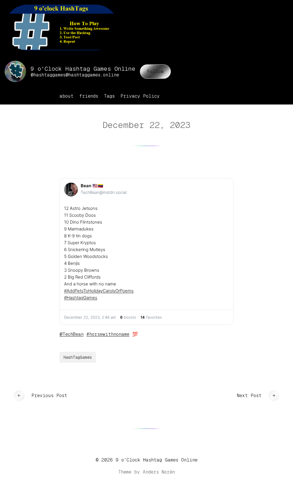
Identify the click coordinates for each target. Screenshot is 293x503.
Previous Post (49, 395)
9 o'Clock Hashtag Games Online (156, 460)
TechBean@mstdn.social (103, 192)
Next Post (249, 395)
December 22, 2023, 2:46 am (90, 317)
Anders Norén (159, 472)
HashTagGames (78, 357)
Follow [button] (155, 71)
